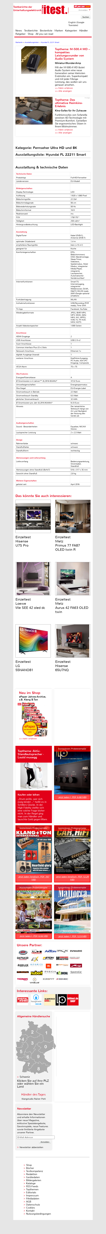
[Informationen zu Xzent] (48, 980)
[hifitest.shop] (73, 1007)
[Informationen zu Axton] (50, 952)
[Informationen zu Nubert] (37, 973)
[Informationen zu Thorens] (23, 980)
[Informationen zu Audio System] (37, 952)
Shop (30, 34)
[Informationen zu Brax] (62, 952)
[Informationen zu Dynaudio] (76, 952)
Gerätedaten (33, 1177)
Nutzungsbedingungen (38, 1213)
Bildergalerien (33, 1180)
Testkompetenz (34, 1171)
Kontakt (30, 1210)
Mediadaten (32, 1198)
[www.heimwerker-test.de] (49, 1007)
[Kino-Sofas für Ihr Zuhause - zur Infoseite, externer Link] (35, 116)
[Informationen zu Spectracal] (76, 973)
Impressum (32, 1195)
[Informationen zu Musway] (23, 973)
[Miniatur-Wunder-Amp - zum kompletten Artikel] (35, 70)
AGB (28, 1201)
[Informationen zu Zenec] (62, 980)
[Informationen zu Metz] (76, 966)
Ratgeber (20, 34)
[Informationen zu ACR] (23, 952)
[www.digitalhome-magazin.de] (22, 1007)
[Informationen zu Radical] (62, 973)
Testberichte (31, 30)
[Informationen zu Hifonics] (37, 966)
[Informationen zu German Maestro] (62, 959)
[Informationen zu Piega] (50, 973)
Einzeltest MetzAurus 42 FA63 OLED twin (71, 605)
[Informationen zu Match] (62, 966)
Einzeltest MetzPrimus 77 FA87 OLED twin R (67, 543)
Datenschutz (33, 1204)
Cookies (30, 1207)
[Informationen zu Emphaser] (23, 959)
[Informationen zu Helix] (23, 966)
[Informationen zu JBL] (48, 966)
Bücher (30, 1168)
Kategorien (71, 30)
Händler (83, 30)
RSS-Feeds (32, 1186)
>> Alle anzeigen (63, 91)
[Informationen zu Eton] (48, 959)
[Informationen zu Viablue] (35, 980)
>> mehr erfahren (28, 738)
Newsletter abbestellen (31, 1147)
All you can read (44, 34)
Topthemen (32, 1189)
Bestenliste (46, 30)
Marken (59, 30)
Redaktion (31, 1174)
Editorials (31, 1192)
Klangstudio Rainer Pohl (34, 1098)
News (18, 30)
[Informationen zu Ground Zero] (74, 959)
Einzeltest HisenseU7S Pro (23, 541)
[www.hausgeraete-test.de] (36, 1007)
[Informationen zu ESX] (35, 959)
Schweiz (25, 1077)
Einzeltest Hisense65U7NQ (63, 665)
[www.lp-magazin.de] (61, 1007)
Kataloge (31, 1183)
